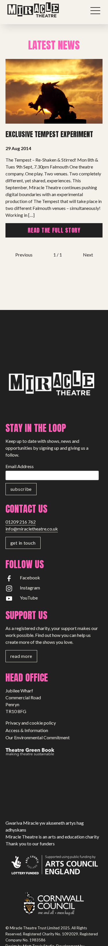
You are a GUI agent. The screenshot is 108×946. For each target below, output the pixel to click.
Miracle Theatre (44, 10)
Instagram (30, 587)
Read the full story (54, 230)
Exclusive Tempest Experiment (49, 134)
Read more (21, 656)
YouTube (29, 597)
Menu (95, 10)
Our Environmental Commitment (37, 737)
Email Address (19, 466)
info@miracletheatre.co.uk (31, 528)
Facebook (30, 577)
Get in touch (23, 542)
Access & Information (26, 730)
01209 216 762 (20, 521)
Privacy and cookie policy (30, 722)
